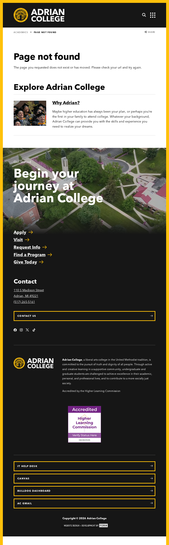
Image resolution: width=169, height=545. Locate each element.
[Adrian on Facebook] (15, 330)
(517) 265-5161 (24, 302)
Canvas (23, 478)
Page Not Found (45, 32)
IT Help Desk (27, 466)
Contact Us (26, 315)
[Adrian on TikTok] (34, 330)
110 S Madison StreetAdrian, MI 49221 (29, 293)
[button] (142, 15)
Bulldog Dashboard (34, 490)
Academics (21, 32)
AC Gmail (24, 503)
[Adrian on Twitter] (27, 330)
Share (151, 32)
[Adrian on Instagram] (21, 330)
